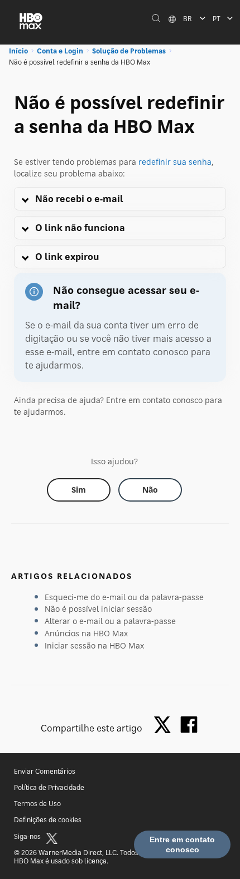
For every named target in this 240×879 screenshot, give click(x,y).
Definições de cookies (47, 819)
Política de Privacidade (49, 787)
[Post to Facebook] (189, 724)
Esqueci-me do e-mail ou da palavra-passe (124, 597)
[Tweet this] (165, 725)
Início (18, 51)
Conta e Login (60, 51)
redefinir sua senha (175, 161)
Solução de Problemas (129, 51)
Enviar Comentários (44, 771)
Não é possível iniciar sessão (98, 608)
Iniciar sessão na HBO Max (94, 645)
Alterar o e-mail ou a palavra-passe (110, 621)
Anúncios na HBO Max (86, 633)
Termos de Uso (37, 803)
